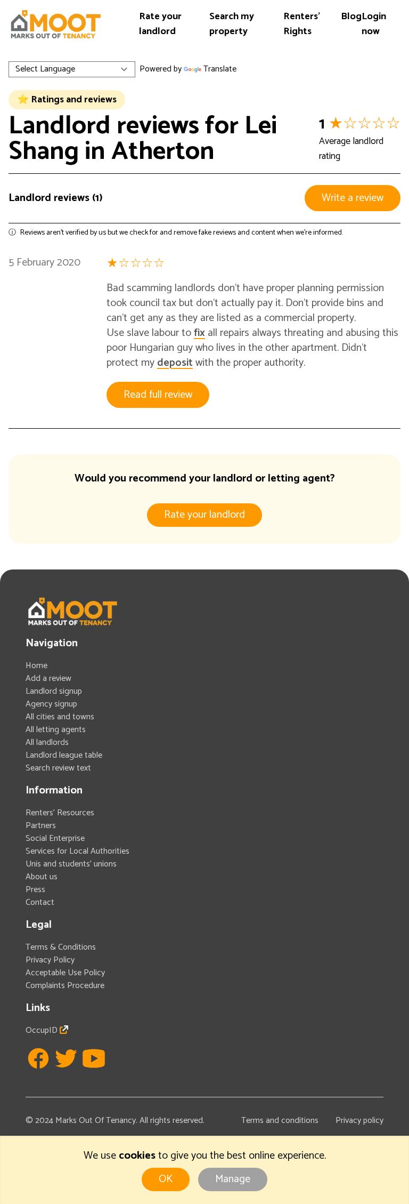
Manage (232, 1179)
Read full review (158, 395)
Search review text (58, 768)
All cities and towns (60, 717)
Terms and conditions (279, 1120)
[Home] (55, 24)
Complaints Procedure (65, 985)
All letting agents (56, 730)
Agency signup (51, 704)
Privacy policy (359, 1120)
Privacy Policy (50, 960)
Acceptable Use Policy (65, 973)
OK (166, 1179)
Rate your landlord (160, 24)
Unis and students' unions (71, 864)
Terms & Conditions (61, 947)
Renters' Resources (60, 813)
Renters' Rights (301, 24)
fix (199, 333)
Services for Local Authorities (77, 851)
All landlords (47, 742)
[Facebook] (38, 1058)
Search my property (231, 24)
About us (42, 877)
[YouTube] (94, 1058)
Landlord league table (64, 755)
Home (36, 666)
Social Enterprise (55, 838)
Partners (41, 825)
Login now (374, 24)
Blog (351, 17)
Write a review (352, 198)
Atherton (163, 152)
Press (35, 889)
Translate (219, 69)
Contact (40, 902)
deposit (175, 363)
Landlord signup (54, 691)
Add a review (48, 678)
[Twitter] (66, 1058)
